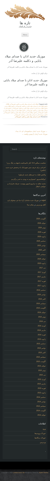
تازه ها (25, 23)
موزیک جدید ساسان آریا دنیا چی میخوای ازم (23, 200)
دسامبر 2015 (41, 344)
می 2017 (42, 268)
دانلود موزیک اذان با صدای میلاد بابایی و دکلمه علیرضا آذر (30, 115)
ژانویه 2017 (41, 286)
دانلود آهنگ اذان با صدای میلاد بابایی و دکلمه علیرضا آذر (31, 106)
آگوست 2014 (41, 411)
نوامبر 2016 (41, 295)
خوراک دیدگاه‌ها (40, 438)
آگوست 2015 (41, 361)
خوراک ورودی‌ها (40, 433)
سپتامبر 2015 (41, 357)
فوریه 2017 (42, 281)
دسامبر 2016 (41, 290)
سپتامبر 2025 (41, 254)
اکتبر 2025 (42, 250)
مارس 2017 (41, 277)
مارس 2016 (41, 330)
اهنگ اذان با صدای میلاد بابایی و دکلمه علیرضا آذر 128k (22, 104)
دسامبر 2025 (41, 241)
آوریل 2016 (42, 326)
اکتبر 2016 (42, 299)
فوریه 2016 (42, 335)
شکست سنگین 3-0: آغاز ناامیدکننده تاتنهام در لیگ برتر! (26, 163)
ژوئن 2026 (42, 228)
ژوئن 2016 (42, 317)
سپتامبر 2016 (41, 303)
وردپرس (43, 442)
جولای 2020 (41, 259)
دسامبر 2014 (41, 397)
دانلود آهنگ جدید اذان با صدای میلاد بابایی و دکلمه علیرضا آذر (29, 108)
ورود (44, 429)
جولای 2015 (41, 366)
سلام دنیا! (30, 205)
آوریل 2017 (42, 272)
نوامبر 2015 (41, 348)
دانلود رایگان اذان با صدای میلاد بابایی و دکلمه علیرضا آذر (20, 112)
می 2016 (42, 321)
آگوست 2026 (41, 219)
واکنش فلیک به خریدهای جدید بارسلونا (32, 175)
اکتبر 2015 (42, 353)
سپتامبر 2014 (41, 406)
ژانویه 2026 (41, 237)
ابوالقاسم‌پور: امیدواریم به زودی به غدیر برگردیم (28, 179)
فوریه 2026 (42, 232)
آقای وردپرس (41, 205)
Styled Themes (43, 472)
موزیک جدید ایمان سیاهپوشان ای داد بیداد (31, 131)
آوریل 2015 (42, 379)
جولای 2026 (41, 223)
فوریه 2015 (42, 388)
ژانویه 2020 (41, 263)
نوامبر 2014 (41, 402)
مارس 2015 (41, 384)
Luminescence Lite (19, 472)
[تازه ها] (25, 12)
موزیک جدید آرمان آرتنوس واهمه (34, 134)
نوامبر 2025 (41, 245)
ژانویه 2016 (41, 339)
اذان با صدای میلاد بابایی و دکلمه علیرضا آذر (27, 117)
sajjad (43, 200)
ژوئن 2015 (42, 370)
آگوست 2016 (41, 308)
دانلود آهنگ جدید (9, 106)
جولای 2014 (41, 415)
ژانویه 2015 (41, 393)
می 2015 (42, 375)
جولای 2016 (41, 312)
